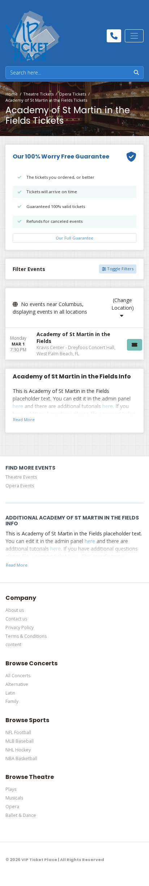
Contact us (16, 619)
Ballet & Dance (20, 815)
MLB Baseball (19, 741)
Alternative (16, 684)
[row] (74, 344)
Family (11, 701)
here (18, 406)
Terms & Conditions (26, 636)
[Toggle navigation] (134, 35)
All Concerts (17, 676)
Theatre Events (21, 477)
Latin (10, 693)
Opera (12, 807)
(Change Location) (122, 304)
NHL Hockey (18, 750)
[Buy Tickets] (134, 345)
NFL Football (18, 732)
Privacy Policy (19, 627)
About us (14, 610)
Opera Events (19, 486)
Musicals (14, 798)
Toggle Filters (119, 268)
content (13, 644)
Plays (10, 789)
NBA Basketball (21, 758)
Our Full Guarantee (74, 238)
